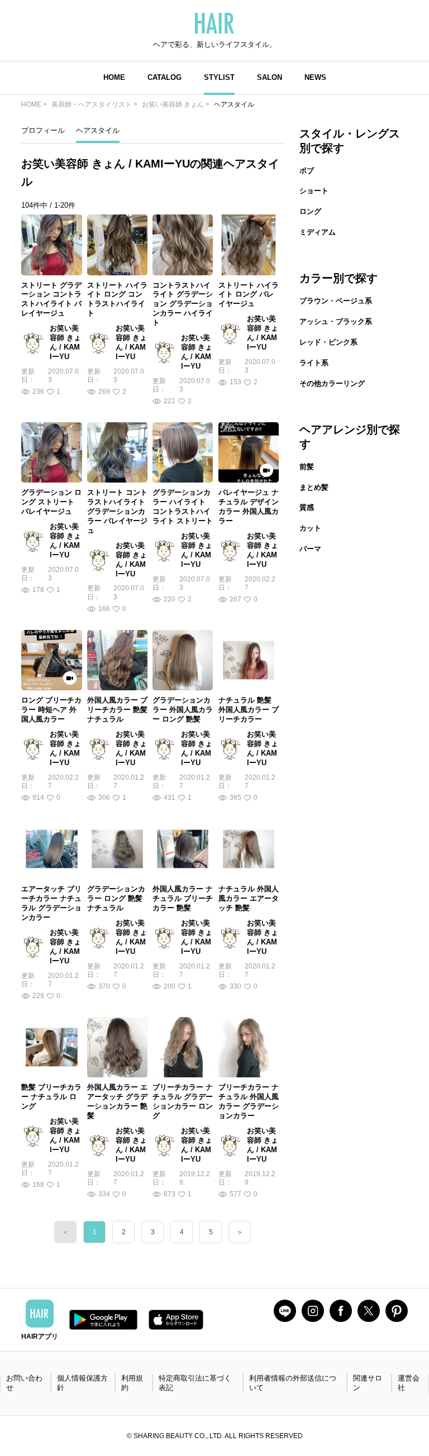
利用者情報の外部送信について (292, 1383)
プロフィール (43, 130)
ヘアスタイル (98, 130)
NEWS (315, 77)
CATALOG (164, 77)
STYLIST (219, 77)
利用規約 (132, 1383)
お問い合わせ (24, 1383)
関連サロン (367, 1383)
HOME (114, 77)
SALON (269, 77)
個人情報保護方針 (82, 1383)
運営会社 (409, 1383)
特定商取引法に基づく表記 (195, 1383)
